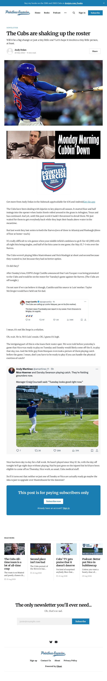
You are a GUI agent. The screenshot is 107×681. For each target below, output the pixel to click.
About (57, 660)
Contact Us (46, 660)
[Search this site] (74, 13)
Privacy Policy (70, 660)
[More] (65, 13)
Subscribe (95, 13)
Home (37, 12)
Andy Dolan (20, 50)
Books (46, 12)
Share (95, 51)
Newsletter (12, 28)
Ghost (59, 666)
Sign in (82, 12)
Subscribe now (53, 501)
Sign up (33, 660)
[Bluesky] (51, 642)
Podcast (56, 12)
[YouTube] (56, 642)
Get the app (89, 201)
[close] (104, 3)
